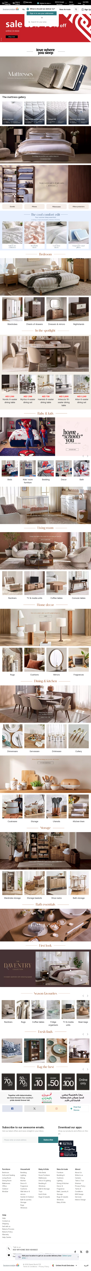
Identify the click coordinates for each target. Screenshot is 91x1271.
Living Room (6, 1178)
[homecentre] (11, 9)
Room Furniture (44, 1175)
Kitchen (23, 1181)
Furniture (60, 1172)
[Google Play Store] (67, 1149)
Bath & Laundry (25, 1200)
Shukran (78, 1183)
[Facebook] (75, 1251)
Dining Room (6, 1181)
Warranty (5, 1234)
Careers (78, 1178)
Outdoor (5, 1189)
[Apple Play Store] (66, 1143)
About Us (78, 1172)
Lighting (23, 1175)
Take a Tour (79, 1181)
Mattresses (6, 1183)
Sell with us (6, 1226)
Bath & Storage (44, 1189)
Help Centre (6, 1237)
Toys (40, 1191)
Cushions (23, 1189)
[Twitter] (81, 1251)
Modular (5, 1191)
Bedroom (5, 1172)
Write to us (79, 1175)
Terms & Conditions (30, 1266)
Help (4, 1218)
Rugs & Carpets (44, 1197)
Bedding (23, 1172)
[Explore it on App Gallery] (68, 1154)
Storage (23, 1202)
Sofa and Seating (8, 1175)
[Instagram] (87, 1251)
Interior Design (80, 1200)
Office (4, 1186)
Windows (23, 1208)
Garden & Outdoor (27, 1197)
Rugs (22, 1205)
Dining (22, 1178)
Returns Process (8, 1229)
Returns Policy (7, 1232)
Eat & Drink (42, 1194)
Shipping (5, 1224)
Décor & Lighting (45, 1181)
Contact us (6, 1221)
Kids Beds (42, 1172)
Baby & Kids (61, 1202)
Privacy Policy (80, 1186)
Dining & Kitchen (63, 1183)
